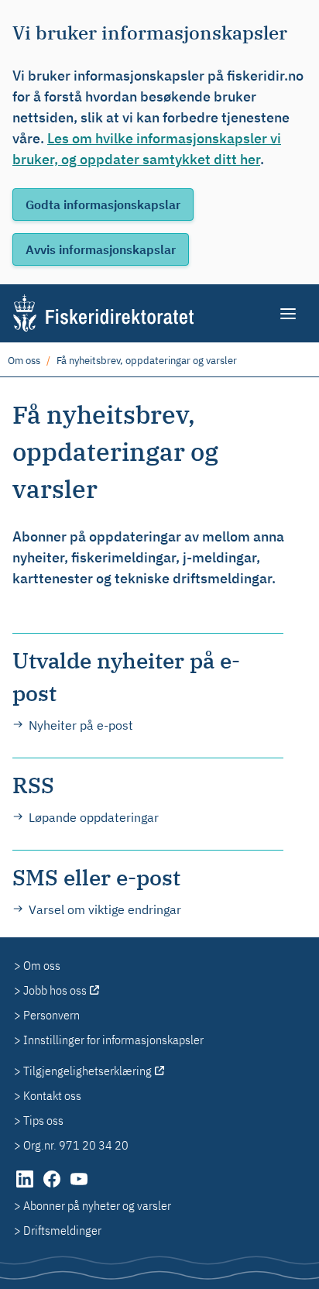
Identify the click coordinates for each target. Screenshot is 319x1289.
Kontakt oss (52, 1095)
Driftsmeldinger (62, 1230)
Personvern (51, 1015)
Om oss (24, 360)
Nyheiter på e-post (81, 725)
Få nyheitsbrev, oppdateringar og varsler (147, 360)
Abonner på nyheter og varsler (97, 1205)
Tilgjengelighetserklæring (87, 1070)
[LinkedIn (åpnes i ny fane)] (25, 1186)
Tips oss (43, 1120)
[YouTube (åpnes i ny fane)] (79, 1186)
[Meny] (289, 313)
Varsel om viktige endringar (105, 909)
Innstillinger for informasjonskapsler (113, 1039)
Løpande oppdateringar (94, 817)
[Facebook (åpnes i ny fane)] (53, 1186)
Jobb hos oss (55, 990)
